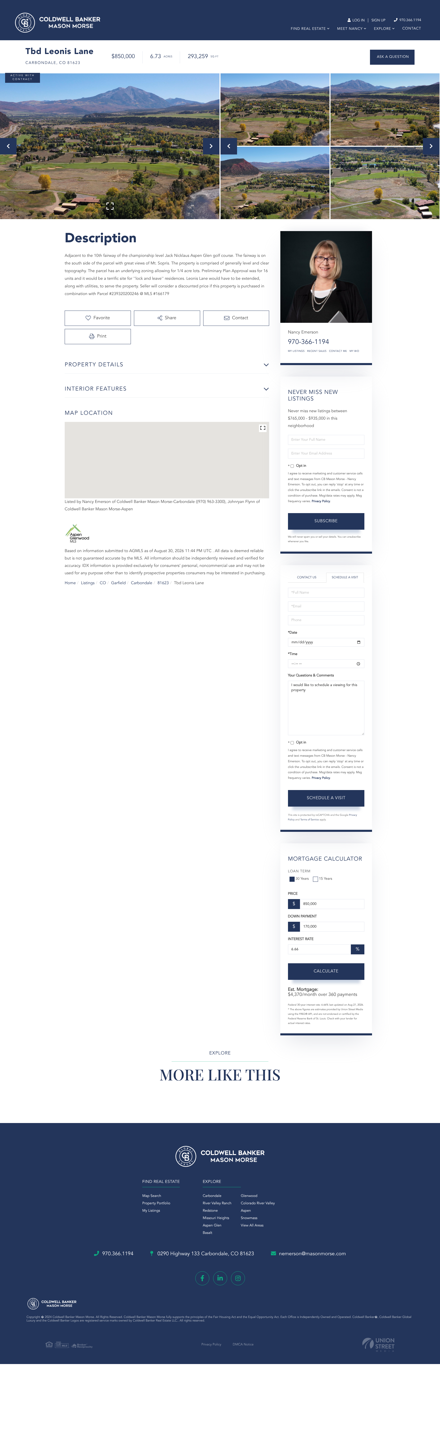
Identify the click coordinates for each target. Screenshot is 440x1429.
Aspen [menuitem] (246, 1211)
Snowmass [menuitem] (249, 1218)
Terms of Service (309, 820)
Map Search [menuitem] (151, 1196)
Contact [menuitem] (411, 29)
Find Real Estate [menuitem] (308, 29)
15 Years (325, 879)
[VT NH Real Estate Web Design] (378, 1345)
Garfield (118, 583)
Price (293, 894)
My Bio (354, 351)
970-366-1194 (308, 342)
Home (70, 583)
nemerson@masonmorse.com (312, 1254)
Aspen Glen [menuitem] (212, 1225)
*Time (292, 654)
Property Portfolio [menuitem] (156, 1203)
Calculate (326, 971)
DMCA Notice (243, 1344)
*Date (292, 633)
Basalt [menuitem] (207, 1233)
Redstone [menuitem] (210, 1211)
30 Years (302, 879)
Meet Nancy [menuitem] (350, 29)
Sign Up (379, 20)
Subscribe (326, 521)
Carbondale (141, 583)
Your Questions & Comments (311, 675)
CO (103, 583)
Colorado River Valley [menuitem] (258, 1203)
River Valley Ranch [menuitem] (217, 1203)
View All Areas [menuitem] (252, 1225)
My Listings (296, 351)
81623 (163, 583)
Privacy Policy (321, 501)
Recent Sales (316, 351)
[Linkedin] (220, 1278)
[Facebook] (202, 1278)
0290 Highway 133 (205, 1254)
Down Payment (302, 916)
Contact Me (338, 351)
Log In (358, 20)
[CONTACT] (392, 57)
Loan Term (299, 871)
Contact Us (307, 577)
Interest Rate (301, 939)
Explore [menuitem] (382, 29)
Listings (87, 583)
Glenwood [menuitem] (249, 1196)
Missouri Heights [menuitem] (216, 1218)
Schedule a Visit (345, 577)
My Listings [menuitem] (151, 1211)
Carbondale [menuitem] (212, 1196)
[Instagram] (238, 1278)
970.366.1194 (409, 20)
